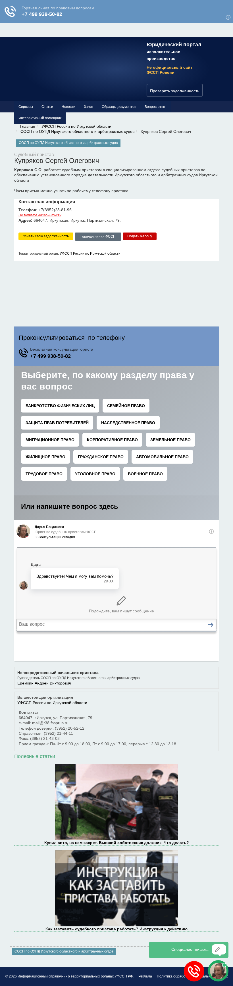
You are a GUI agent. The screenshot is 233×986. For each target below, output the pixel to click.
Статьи (47, 107)
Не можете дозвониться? (39, 215)
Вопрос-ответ (156, 107)
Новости (68, 107)
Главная (27, 126)
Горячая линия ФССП (98, 236)
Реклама (145, 976)
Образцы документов (119, 107)
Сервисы (25, 107)
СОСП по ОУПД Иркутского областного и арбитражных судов (77, 131)
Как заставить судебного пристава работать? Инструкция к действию (116, 929)
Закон (88, 107)
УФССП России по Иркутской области (76, 126)
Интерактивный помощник (39, 118)
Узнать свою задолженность (46, 236)
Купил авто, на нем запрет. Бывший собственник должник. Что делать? (116, 842)
